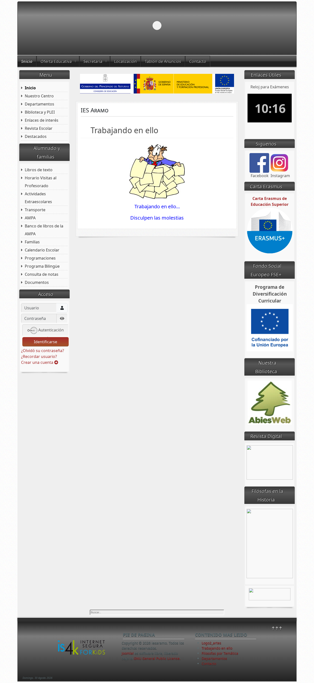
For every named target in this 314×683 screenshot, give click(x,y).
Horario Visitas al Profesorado (40, 181)
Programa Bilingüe (42, 266)
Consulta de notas (41, 274)
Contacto (197, 61)
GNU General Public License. (157, 658)
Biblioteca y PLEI (40, 112)
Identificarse (45, 341)
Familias (32, 242)
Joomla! (128, 653)
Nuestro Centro (39, 96)
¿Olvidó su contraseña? (42, 350)
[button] (281, 25)
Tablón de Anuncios (163, 61)
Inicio (26, 61)
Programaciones (40, 258)
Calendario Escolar (42, 250)
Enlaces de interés (41, 120)
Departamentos (39, 104)
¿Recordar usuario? (39, 356)
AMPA (30, 218)
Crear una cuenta (37, 362)
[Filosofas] (270, 543)
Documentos (37, 282)
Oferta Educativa (56, 61)
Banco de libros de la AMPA (44, 229)
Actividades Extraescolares (38, 197)
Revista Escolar (38, 128)
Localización (125, 61)
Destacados (36, 136)
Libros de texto (38, 169)
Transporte (35, 209)
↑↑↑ (276, 628)
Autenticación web (50, 331)
